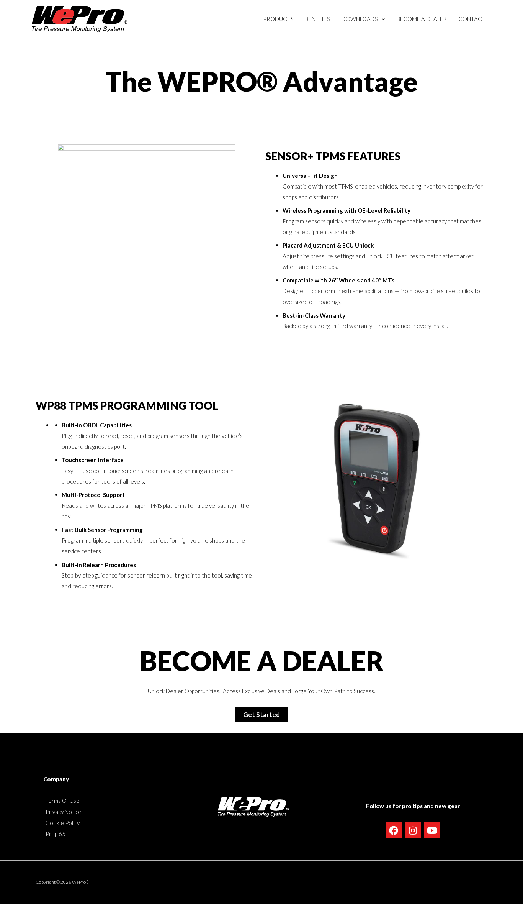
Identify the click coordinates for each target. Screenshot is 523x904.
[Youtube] (432, 830)
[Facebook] (394, 830)
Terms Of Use (63, 800)
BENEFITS (317, 18)
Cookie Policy (63, 822)
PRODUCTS (278, 18)
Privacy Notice (64, 811)
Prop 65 (55, 833)
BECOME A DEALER (422, 18)
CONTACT (471, 18)
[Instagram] (413, 830)
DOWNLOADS (360, 18)
